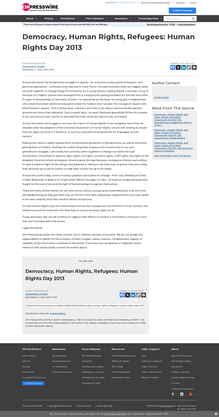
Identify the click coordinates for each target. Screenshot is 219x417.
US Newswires (59, 366)
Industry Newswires (62, 372)
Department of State (33, 66)
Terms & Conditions (32, 406)
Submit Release (182, 10)
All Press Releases (91, 356)
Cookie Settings (104, 406)
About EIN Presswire (181, 356)
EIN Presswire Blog (181, 361)
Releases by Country (93, 372)
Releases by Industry (93, 366)
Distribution (28, 372)
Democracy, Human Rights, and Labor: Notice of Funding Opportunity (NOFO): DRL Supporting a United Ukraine (171, 134)
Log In (193, 2)
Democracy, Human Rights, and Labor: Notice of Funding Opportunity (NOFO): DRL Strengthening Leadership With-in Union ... (173, 120)
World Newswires (61, 361)
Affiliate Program (120, 361)
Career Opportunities (182, 377)
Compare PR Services (33, 377)
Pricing (155, 2)
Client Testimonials (151, 372)
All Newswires (59, 356)
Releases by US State (93, 377)
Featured (87, 361)
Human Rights (58, 313)
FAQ (144, 356)
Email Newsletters (187, 24)
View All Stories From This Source (172, 155)
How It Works (29, 356)
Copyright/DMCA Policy (59, 406)
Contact (180, 2)
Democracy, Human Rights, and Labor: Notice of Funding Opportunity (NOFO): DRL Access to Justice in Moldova (173, 147)
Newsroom (177, 366)
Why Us (26, 361)
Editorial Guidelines (152, 361)
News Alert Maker (121, 377)
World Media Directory (157, 24)
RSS (173, 24)
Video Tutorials (149, 366)
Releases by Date (91, 383)
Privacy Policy (83, 406)
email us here (161, 97)
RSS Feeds (117, 366)
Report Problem (150, 377)
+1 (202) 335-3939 (126, 2)
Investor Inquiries (180, 372)
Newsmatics (166, 406)
